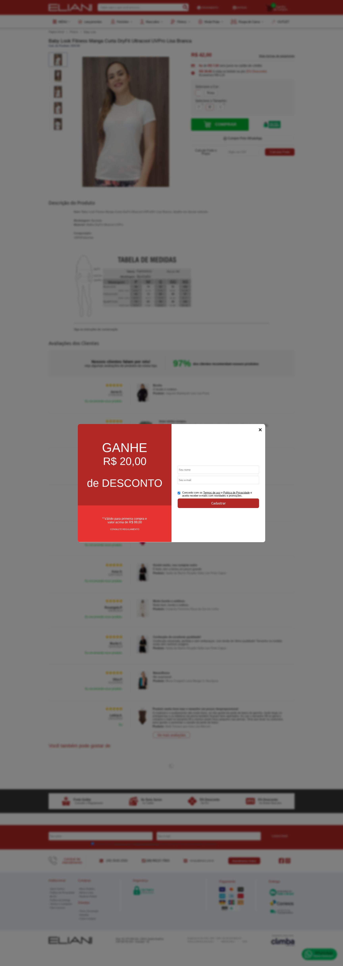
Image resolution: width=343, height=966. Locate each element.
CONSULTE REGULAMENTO (124, 529)
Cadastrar (218, 503)
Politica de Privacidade (236, 492)
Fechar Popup (260, 430)
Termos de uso (211, 492)
